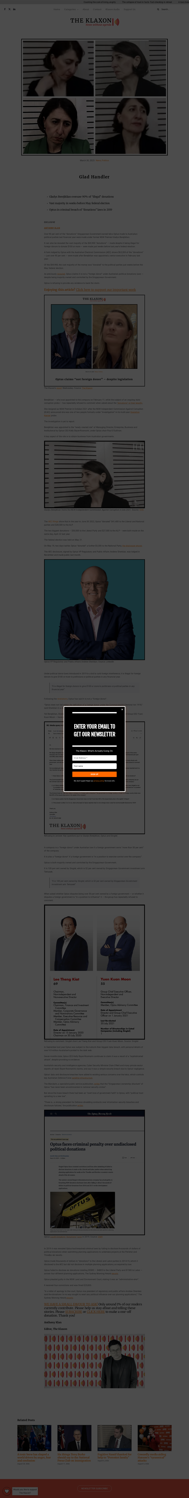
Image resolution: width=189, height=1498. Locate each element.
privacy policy (99, 781)
